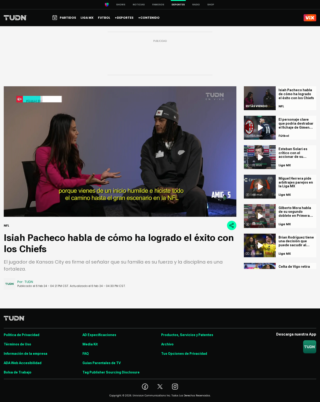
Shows (120, 4)
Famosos (158, 4)
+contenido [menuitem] (149, 18)
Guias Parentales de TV (101, 363)
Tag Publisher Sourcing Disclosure (111, 372)
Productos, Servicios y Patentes (187, 335)
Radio (196, 4)
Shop (210, 4)
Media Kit (90, 344)
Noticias (139, 4)
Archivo (167, 344)
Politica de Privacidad (21, 335)
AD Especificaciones (99, 335)
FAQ (85, 353)
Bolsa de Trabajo (17, 372)
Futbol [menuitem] (104, 18)
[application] (120, 151)
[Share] (231, 225)
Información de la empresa (25, 353)
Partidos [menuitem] (68, 18)
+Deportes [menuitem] (124, 18)
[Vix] (310, 17)
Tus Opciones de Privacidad (184, 353)
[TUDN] (15, 17)
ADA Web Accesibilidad (22, 363)
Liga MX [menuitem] (87, 18)
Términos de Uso (17, 344)
